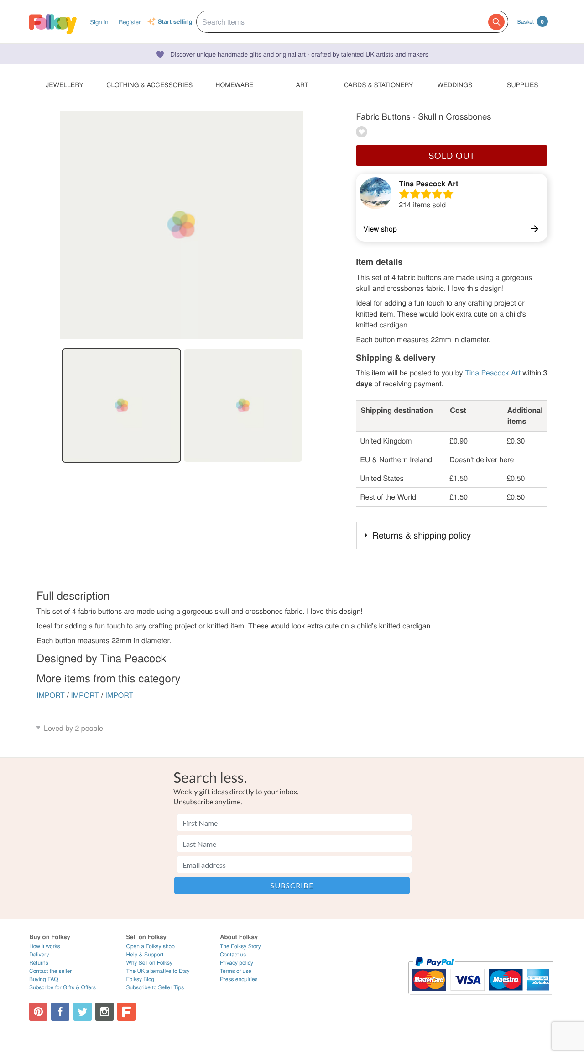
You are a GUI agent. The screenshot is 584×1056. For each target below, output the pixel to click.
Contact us (233, 954)
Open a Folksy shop (150, 946)
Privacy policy (236, 962)
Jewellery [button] (64, 84)
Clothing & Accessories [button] (149, 84)
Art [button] (302, 84)
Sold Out (451, 155)
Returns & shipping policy (421, 535)
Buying (43, 979)
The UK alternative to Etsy (158, 971)
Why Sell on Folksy (149, 962)
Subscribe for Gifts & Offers (62, 987)
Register (130, 21)
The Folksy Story (240, 946)
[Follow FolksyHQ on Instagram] (104, 1012)
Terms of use (235, 971)
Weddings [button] (455, 84)
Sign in (99, 21)
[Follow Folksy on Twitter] (82, 1012)
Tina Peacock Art (428, 183)
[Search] (496, 22)
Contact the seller (50, 971)
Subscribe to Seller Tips (155, 987)
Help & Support (145, 954)
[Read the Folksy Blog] (126, 1012)
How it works (44, 946)
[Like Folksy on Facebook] (60, 1012)
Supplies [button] (522, 84)
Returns (38, 962)
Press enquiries (239, 979)
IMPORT (50, 695)
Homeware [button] (234, 84)
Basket (530, 21)
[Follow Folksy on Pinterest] (38, 1012)
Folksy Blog (140, 979)
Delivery (39, 954)
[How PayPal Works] (480, 999)
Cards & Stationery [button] (378, 84)
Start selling (175, 22)
